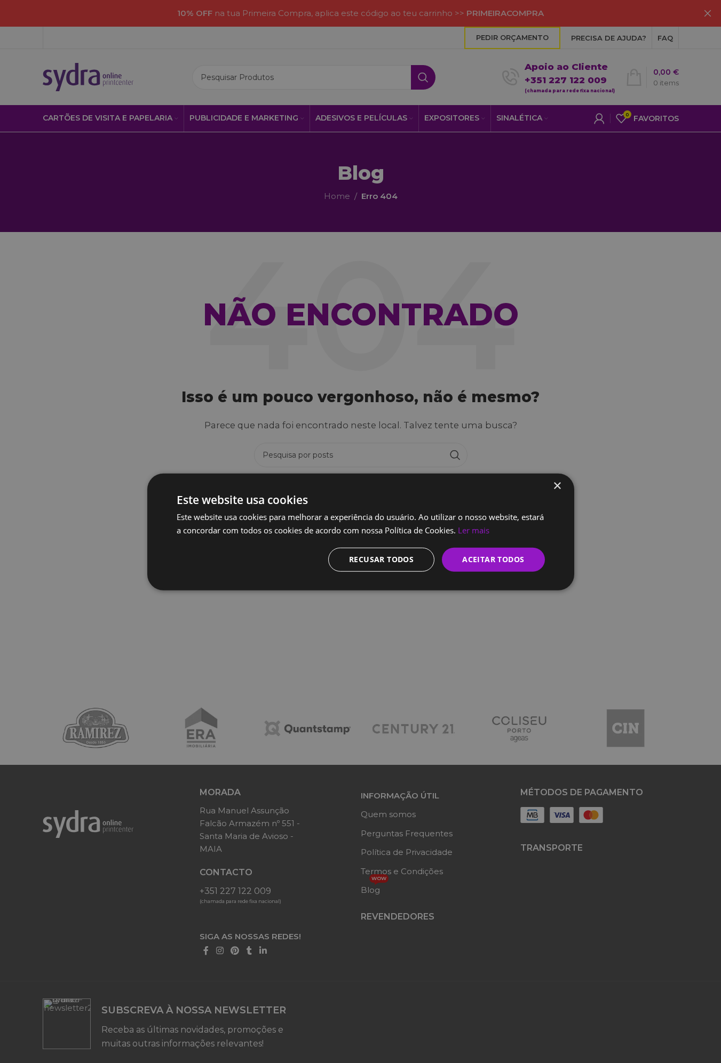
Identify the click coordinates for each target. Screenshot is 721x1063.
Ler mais (473, 529)
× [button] (557, 486)
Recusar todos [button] (381, 559)
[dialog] (360, 531)
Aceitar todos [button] (493, 559)
